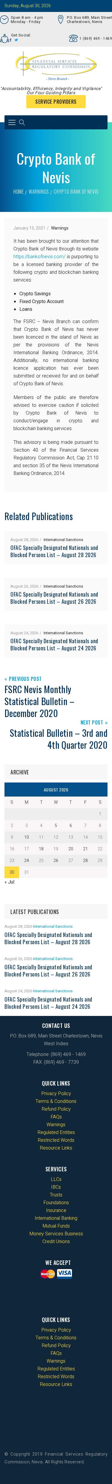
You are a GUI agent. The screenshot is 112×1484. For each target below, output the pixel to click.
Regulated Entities (56, 1132)
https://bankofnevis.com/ (40, 256)
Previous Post (25, 679)
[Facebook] (11, 40)
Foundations (56, 1202)
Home (18, 191)
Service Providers (56, 101)
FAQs (56, 1117)
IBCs (56, 1187)
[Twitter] (16, 40)
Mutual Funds (56, 1226)
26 (55, 861)
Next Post (92, 723)
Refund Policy (56, 1109)
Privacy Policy (56, 1093)
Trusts (56, 1195)
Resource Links (56, 1148)
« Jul (9, 882)
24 (26, 861)
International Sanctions (63, 539)
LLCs (56, 1179)
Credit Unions (56, 1241)
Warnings (39, 191)
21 (85, 849)
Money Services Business (56, 1233)
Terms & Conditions (56, 1101)
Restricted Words (56, 1140)
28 (85, 861)
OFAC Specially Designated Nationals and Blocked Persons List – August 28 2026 (54, 551)
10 (26, 837)
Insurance (56, 1210)
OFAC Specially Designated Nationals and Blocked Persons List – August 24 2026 (54, 644)
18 (41, 849)
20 (70, 849)
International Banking (56, 1218)
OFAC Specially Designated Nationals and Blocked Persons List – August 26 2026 (54, 597)
